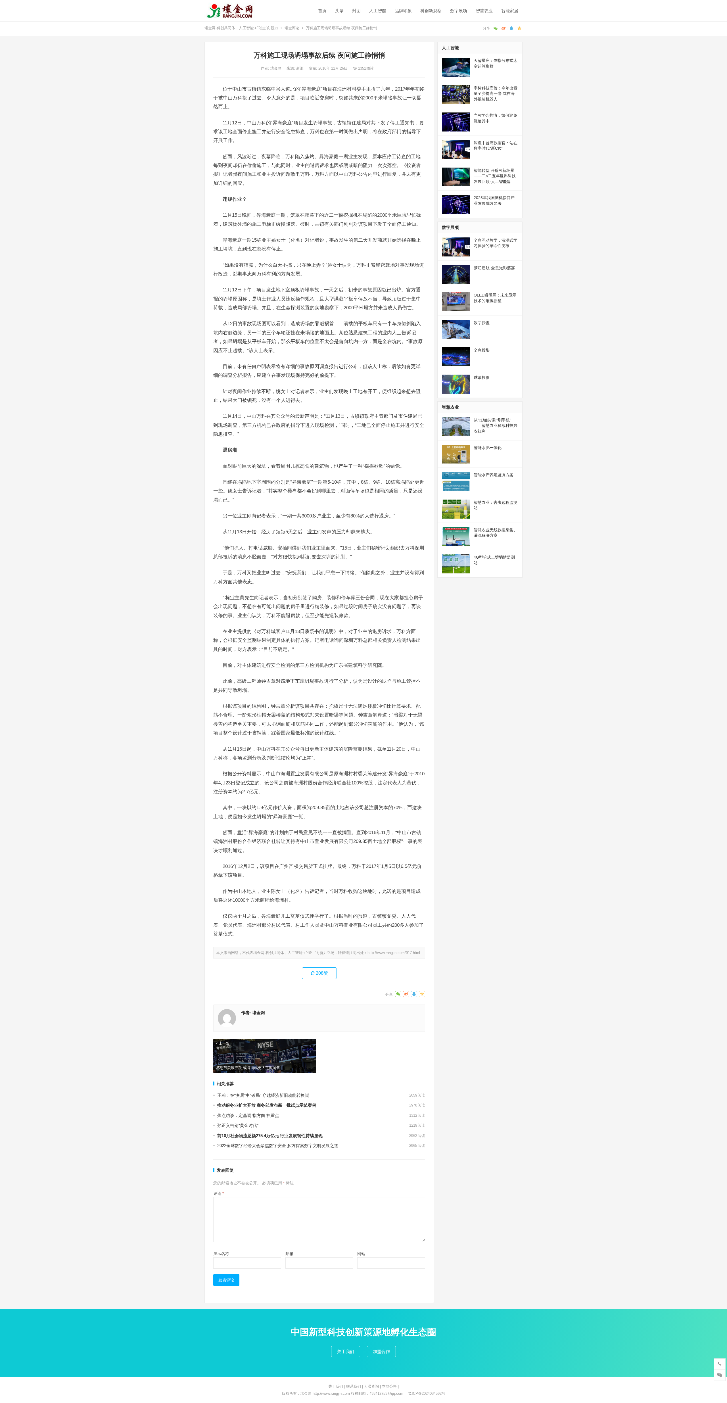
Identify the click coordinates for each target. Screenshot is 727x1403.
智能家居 (509, 10)
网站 (361, 1253)
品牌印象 (403, 10)
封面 (356, 10)
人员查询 (371, 1386)
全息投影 (482, 350)
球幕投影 (482, 377)
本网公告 (389, 1386)
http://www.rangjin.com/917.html (393, 953)
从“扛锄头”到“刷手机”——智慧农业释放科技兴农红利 (495, 425)
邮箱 (289, 1253)
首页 (322, 10)
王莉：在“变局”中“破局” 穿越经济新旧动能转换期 (263, 1095)
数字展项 (458, 10)
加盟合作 (381, 1351)
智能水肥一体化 (488, 447)
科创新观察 (431, 10)
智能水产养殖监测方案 (493, 475)
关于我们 (345, 1351)
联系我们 (353, 1386)
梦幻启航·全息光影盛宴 (494, 268)
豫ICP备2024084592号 (426, 1393)
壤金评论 (292, 28)
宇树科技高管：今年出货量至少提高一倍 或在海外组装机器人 (495, 93)
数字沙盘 (482, 322)
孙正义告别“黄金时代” (237, 1125)
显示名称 (221, 1253)
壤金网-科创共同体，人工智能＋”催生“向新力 (241, 28)
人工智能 (377, 10)
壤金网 (276, 68)
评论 (218, 1193)
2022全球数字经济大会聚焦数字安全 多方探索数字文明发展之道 (277, 1145)
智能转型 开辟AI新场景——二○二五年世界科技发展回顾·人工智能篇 (495, 176)
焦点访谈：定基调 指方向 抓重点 (248, 1115)
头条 (339, 10)
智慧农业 (484, 10)
